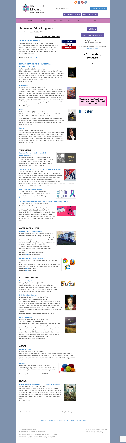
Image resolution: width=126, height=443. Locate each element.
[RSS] (75, 2)
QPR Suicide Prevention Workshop (30, 190)
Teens (69, 21)
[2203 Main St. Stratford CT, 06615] (33, 15)
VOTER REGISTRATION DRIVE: (30, 40)
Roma (21, 110)
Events (94, 21)
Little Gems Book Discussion (28, 295)
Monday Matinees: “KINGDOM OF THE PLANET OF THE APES (39, 384)
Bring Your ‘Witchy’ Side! (69, 412)
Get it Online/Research (51, 420)
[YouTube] (82, 2)
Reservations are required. (27, 198)
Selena (21, 128)
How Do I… (31, 21)
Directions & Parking (92, 48)
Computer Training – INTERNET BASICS (32, 258)
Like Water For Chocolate (27, 67)
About (85, 21)
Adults (77, 21)
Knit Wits (22, 364)
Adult (41, 32)
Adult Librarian (25, 32)
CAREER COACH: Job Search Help (30, 231)
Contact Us (22, 433)
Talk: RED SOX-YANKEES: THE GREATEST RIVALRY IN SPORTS (40, 169)
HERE (27, 252)
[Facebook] (79, 2)
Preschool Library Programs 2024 (28, 412)
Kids (61, 21)
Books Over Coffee (25, 317)
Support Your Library (80, 420)
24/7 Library (43, 21)
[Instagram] (85, 2)
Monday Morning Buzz (26, 281)
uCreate (53, 21)
